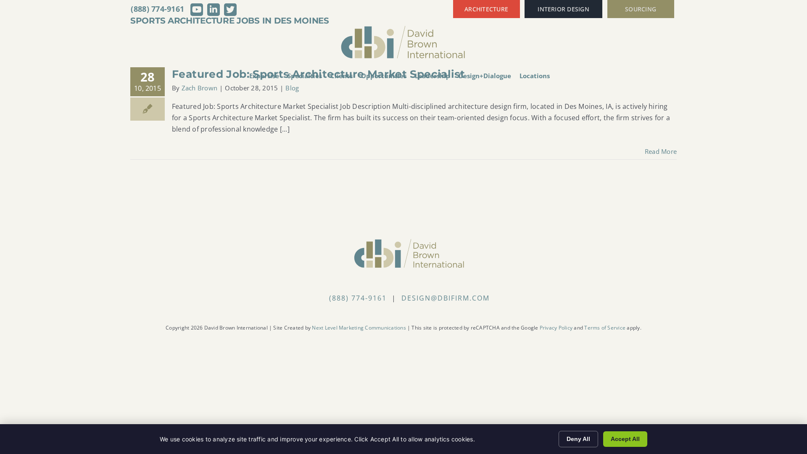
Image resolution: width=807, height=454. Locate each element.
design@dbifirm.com (445, 298)
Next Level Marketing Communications (359, 327)
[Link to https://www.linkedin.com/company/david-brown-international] (213, 9)
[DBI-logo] (403, 28)
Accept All (625, 439)
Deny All (578, 439)
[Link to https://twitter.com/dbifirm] (230, 9)
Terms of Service (604, 327)
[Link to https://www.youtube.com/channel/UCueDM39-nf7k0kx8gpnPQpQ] (196, 9)
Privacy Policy (556, 327)
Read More (661, 151)
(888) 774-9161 (157, 9)
